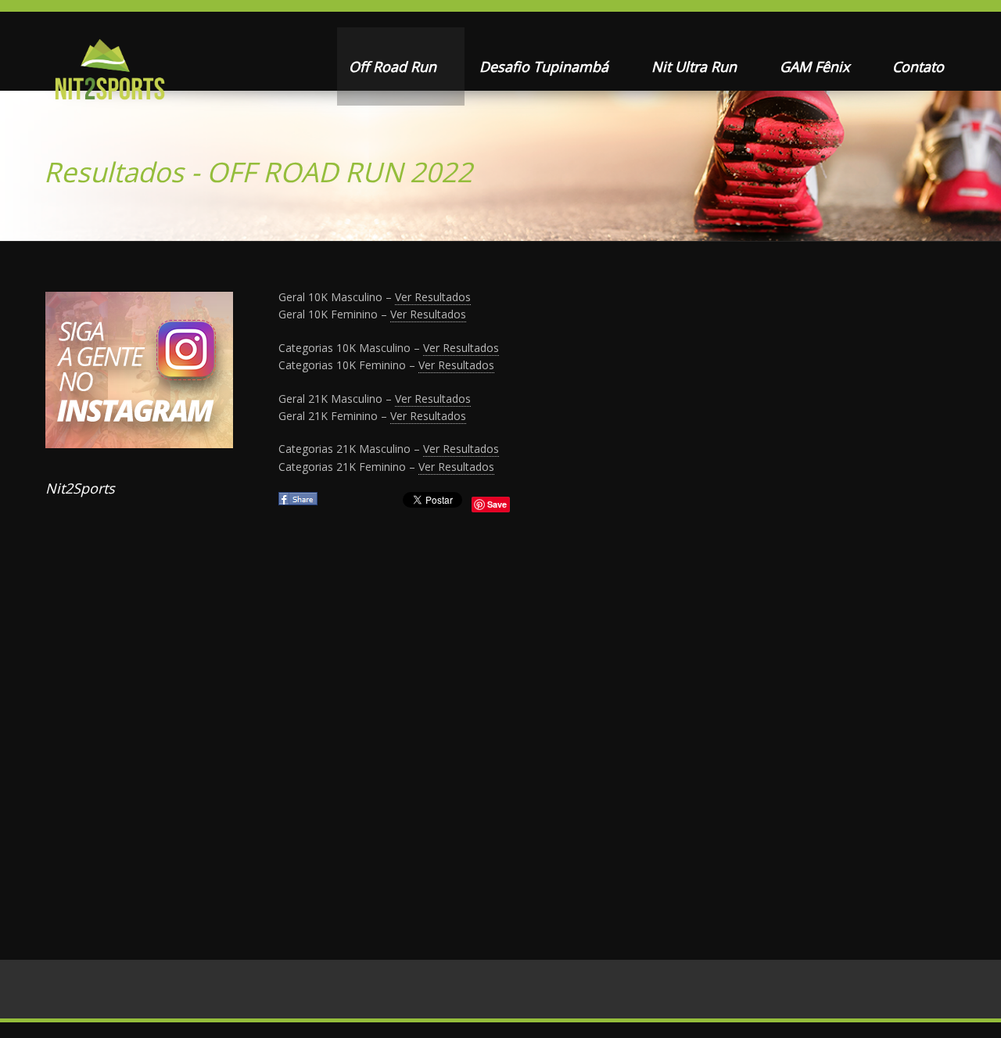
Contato (918, 66)
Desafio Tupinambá (545, 66)
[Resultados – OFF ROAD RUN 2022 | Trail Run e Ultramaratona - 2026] (108, 74)
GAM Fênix (816, 66)
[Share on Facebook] (299, 503)
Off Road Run (394, 66)
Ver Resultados (433, 296)
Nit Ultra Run (696, 66)
